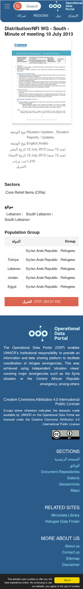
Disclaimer (71, 564)
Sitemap (73, 558)
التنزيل (41, 301)
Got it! (67, 580)
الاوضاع (73, 15)
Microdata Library (65, 515)
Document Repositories (60, 471)
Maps (75, 490)
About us (72, 546)
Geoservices (69, 484)
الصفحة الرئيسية (67, 459)
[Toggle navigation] (7, 6)
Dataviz (73, 477)
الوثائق (75, 465)
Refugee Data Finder (62, 521)
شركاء (21, 15)
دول (58, 15)
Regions (40, 15)
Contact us (71, 552)
